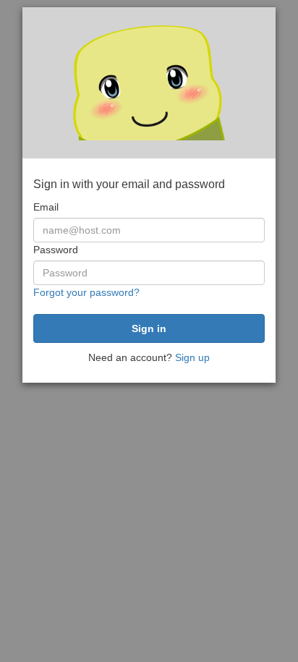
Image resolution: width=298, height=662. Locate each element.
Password (55, 249)
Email (46, 207)
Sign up (192, 357)
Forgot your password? (86, 292)
